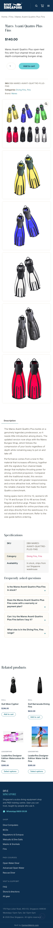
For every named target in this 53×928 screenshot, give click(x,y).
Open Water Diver (11, 863)
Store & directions (11, 891)
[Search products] (36, 6)
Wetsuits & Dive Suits (13, 839)
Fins (11, 17)
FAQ (5, 887)
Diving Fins (21, 90)
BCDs (5, 830)
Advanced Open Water (13, 868)
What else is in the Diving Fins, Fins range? (25, 631)
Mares (14, 93)
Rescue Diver (9, 872)
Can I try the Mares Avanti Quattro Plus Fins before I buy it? (25, 618)
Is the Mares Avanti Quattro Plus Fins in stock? (26, 588)
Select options (10, 771)
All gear (6, 896)
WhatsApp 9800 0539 (16, 811)
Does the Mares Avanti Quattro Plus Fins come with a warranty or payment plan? (25, 603)
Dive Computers (10, 825)
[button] (46, 104)
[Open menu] (48, 6)
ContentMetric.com (30, 925)
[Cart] (42, 6)
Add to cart (29, 66)
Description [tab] (10, 420)
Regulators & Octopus (13, 834)
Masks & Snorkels (11, 844)
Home (4, 17)
